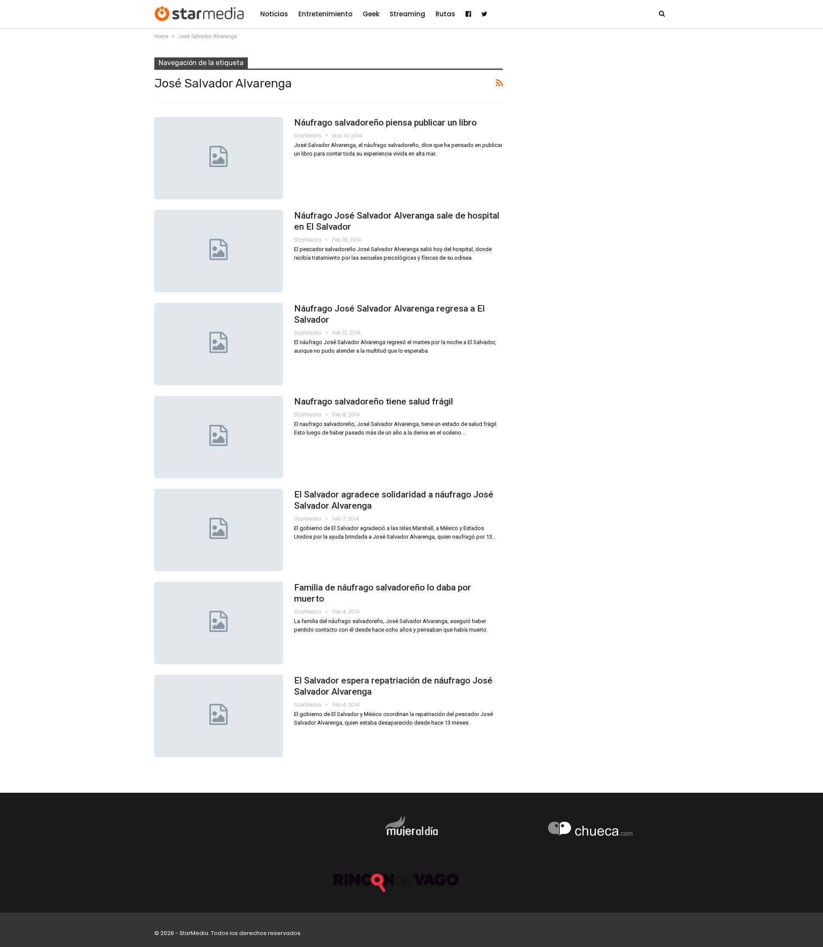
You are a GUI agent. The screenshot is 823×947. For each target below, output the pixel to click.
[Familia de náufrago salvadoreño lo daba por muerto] (218, 623)
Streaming (407, 13)
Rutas (445, 13)
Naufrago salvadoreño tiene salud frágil (373, 401)
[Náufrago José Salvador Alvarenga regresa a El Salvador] (218, 344)
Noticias (274, 13)
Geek (371, 13)
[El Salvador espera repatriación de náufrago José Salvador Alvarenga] (218, 716)
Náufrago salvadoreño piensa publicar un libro (385, 122)
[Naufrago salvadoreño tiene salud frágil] (218, 437)
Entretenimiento (325, 13)
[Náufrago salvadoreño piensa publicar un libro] (218, 158)
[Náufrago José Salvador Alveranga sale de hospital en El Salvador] (218, 251)
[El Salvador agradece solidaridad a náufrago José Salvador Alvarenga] (218, 530)
